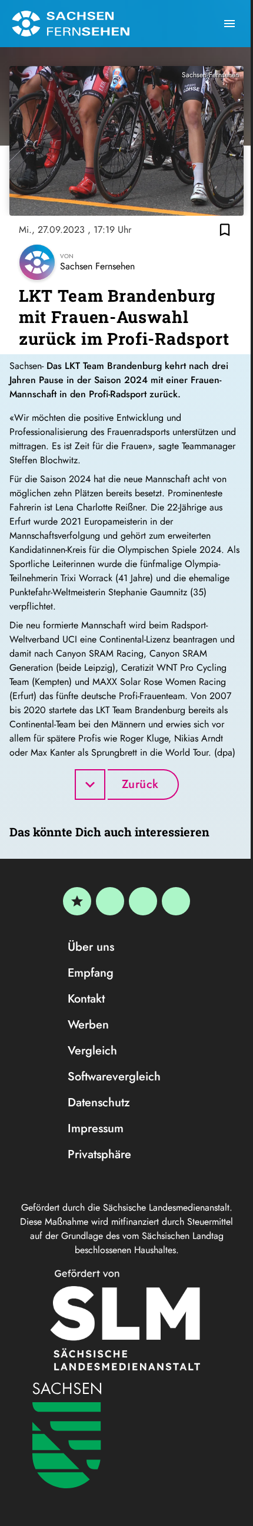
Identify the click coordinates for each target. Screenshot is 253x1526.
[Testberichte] (77, 901)
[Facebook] (110, 901)
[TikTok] (176, 901)
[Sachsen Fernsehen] (70, 23)
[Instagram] (143, 901)
